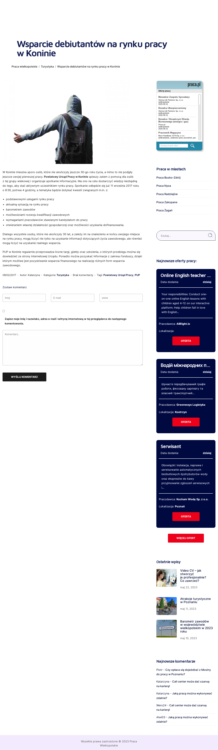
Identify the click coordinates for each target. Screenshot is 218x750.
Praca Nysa (163, 185)
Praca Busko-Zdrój (168, 177)
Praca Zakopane (166, 202)
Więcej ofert (185, 538)
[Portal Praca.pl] (194, 84)
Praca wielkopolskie (24, 66)
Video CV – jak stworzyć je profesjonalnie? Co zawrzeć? (193, 575)
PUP (137, 275)
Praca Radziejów (167, 194)
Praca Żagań (164, 210)
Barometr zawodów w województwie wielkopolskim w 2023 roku (196, 626)
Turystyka (47, 66)
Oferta (186, 340)
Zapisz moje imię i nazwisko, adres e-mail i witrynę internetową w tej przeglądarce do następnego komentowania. (65, 321)
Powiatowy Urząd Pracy (118, 275)
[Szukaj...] (210, 235)
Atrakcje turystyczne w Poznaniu (195, 600)
